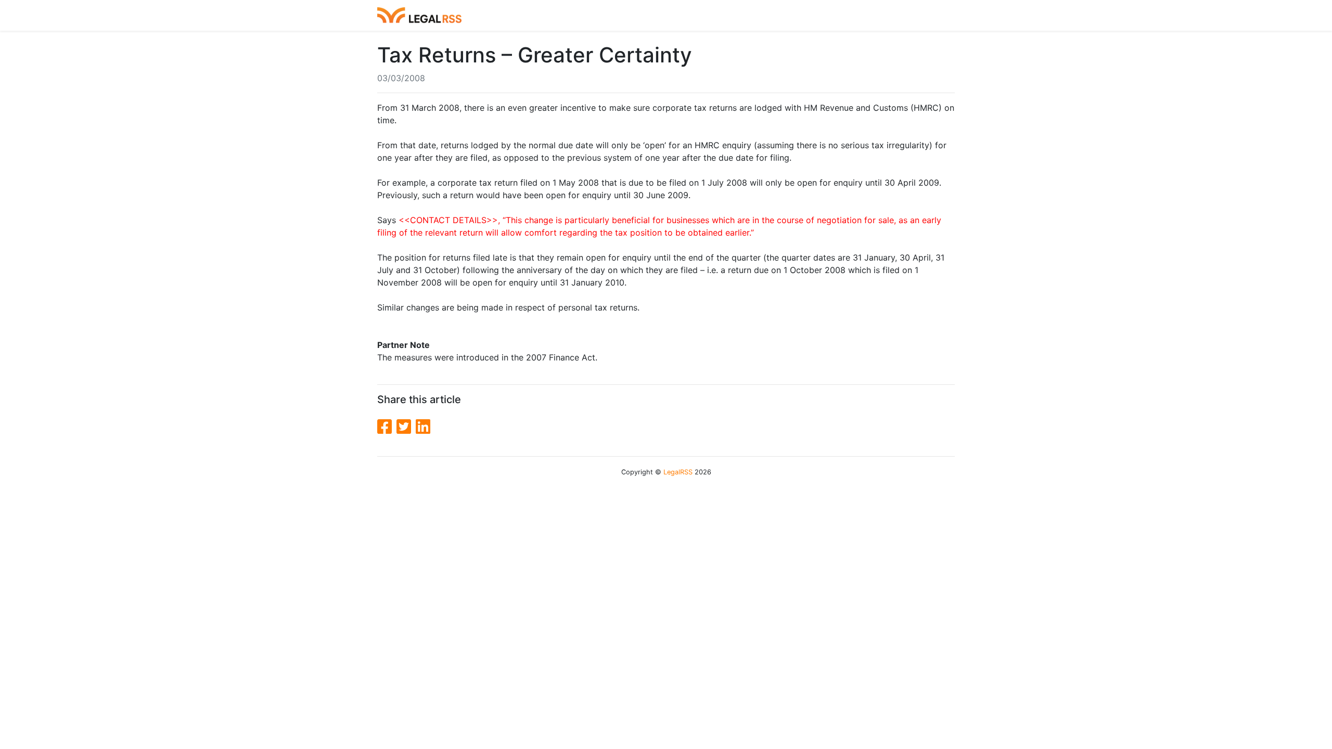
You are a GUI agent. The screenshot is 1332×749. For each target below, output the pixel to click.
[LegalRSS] (419, 15)
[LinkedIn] (423, 427)
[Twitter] (406, 427)
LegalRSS (678, 472)
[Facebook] (386, 427)
